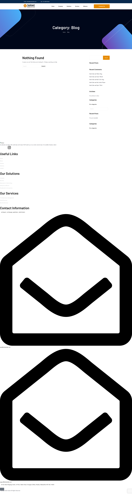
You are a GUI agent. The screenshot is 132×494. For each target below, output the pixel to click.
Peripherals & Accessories (6, 188)
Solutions (69, 6)
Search (106, 58)
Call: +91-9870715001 (45, 1)
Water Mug (99, 74)
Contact (2, 168)
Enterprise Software (4, 185)
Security (2, 180)
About (1, 161)
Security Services (4, 203)
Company (60, 6)
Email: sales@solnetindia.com (30, 1)
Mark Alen (91, 74)
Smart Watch (99, 77)
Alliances (85, 6)
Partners (2, 163)
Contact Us (102, 6)
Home (53, 6)
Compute (2, 178)
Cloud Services (3, 200)
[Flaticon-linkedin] (5, 147)
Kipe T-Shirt (99, 85)
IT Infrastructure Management (7, 198)
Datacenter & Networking (6, 183)
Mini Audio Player (100, 82)
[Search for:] (31, 66)
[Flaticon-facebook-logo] (1, 147)
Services (77, 6)
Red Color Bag (100, 79)
